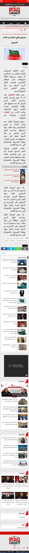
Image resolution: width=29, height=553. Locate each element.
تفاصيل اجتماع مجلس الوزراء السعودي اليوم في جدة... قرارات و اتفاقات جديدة (10, 331)
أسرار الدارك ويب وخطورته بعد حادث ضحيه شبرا (10, 292)
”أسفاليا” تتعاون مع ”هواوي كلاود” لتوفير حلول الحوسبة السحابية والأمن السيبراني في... (10, 463)
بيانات (6, 112)
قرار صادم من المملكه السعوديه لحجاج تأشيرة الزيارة (10, 307)
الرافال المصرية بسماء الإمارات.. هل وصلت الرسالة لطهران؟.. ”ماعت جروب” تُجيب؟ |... (10, 455)
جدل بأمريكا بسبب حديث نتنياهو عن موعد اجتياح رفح (10, 315)
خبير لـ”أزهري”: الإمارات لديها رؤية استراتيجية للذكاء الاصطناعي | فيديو (10, 446)
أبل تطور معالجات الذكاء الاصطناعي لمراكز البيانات (11, 170)
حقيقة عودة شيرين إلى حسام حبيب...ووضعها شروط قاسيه (11, 338)
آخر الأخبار (21, 381)
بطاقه (6, 240)
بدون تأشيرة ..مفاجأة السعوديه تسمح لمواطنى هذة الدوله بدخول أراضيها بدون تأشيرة (10, 300)
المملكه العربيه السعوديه (19, 238)
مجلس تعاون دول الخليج (22, 240)
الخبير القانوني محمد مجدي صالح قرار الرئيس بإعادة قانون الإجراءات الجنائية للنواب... (21, 502)
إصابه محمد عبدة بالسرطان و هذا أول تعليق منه (11, 175)
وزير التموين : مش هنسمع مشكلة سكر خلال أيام (10, 345)
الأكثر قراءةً (21, 435)
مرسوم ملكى (9, 238)
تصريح (15, 242)
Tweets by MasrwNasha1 (22, 528)
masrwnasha (22, 517)
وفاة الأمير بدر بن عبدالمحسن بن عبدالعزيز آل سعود (11, 181)
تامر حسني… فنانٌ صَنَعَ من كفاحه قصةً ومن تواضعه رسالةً (21, 485)
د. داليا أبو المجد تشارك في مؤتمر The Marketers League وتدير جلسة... (10, 439)
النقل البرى (12, 240)
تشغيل (10, 95)
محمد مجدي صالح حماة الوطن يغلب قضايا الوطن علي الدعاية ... (8, 502)
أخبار (21, 30)
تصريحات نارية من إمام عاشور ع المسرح (10, 322)
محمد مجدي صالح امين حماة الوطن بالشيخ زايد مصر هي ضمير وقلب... (7, 486)
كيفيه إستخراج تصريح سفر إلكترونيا (9, 283)
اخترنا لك (22, 473)
